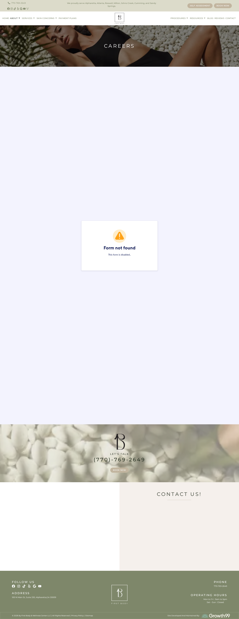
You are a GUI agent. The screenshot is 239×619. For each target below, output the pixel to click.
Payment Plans (67, 18)
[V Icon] (27, 8)
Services (27, 18)
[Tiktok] (15, 8)
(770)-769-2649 (119, 460)
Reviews (219, 18)
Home (5, 18)
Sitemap (89, 615)
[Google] (21, 8)
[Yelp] (18, 8)
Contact (230, 18)
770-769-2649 (220, 586)
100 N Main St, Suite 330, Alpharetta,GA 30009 (34, 597)
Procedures (178, 18)
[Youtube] (24, 8)
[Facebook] (8, 8)
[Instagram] (11, 8)
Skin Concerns (45, 18)
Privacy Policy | (78, 615)
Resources (196, 18)
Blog (210, 18)
